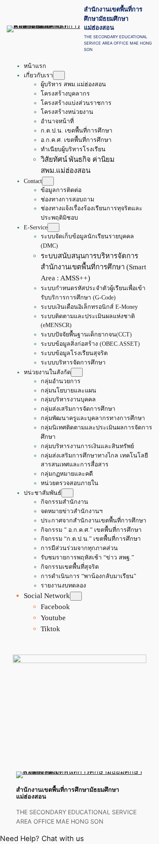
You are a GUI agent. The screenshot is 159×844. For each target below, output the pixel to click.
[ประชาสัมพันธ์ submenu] (67, 492)
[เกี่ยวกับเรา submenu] (59, 75)
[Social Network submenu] (76, 596)
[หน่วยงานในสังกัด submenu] (77, 372)
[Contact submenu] (48, 181)
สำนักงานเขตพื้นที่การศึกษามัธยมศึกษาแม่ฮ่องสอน (113, 18)
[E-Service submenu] (53, 227)
